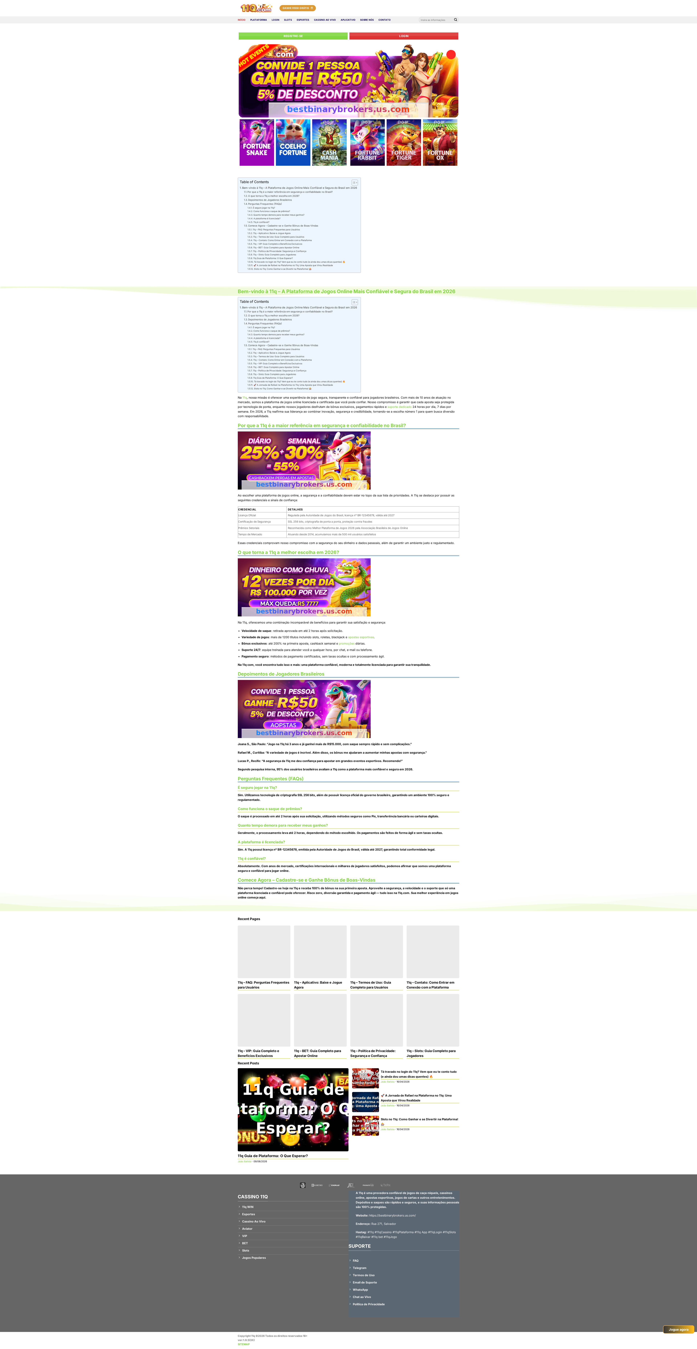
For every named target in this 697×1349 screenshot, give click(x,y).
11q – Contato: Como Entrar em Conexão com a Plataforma (282, 240)
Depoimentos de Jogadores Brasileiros (270, 199)
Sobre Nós (367, 20)
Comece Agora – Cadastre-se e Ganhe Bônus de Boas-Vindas (283, 225)
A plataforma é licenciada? (267, 218)
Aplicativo (348, 20)
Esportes (303, 20)
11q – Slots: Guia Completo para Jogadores (274, 254)
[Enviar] (455, 20)
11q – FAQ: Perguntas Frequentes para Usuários (276, 229)
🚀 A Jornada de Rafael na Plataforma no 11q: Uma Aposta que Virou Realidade (293, 265)
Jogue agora (678, 1329)
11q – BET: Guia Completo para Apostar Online (276, 247)
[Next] (449, 81)
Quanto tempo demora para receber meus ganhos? (278, 215)
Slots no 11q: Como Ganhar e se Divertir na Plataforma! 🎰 (282, 269)
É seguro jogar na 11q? (264, 208)
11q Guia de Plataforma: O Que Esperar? (273, 258)
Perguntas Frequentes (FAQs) (265, 203)
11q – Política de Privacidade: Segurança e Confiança (279, 251)
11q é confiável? (261, 222)
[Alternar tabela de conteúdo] (353, 183)
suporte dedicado (400, 407)
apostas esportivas (361, 637)
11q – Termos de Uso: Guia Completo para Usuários (278, 237)
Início (242, 20)
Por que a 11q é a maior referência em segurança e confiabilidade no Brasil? (290, 191)
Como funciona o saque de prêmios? (271, 211)
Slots (288, 20)
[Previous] (247, 81)
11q (244, 397)
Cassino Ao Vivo (325, 20)
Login (275, 20)
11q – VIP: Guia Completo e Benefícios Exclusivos (277, 244)
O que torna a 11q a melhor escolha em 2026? (273, 195)
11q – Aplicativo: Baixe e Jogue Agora (271, 233)
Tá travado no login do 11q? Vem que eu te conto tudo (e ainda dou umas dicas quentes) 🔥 (299, 262)
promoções (346, 643)
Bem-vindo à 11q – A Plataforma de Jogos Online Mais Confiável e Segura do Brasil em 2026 (299, 187)
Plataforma (258, 20)
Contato (384, 20)
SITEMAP (244, 1344)
